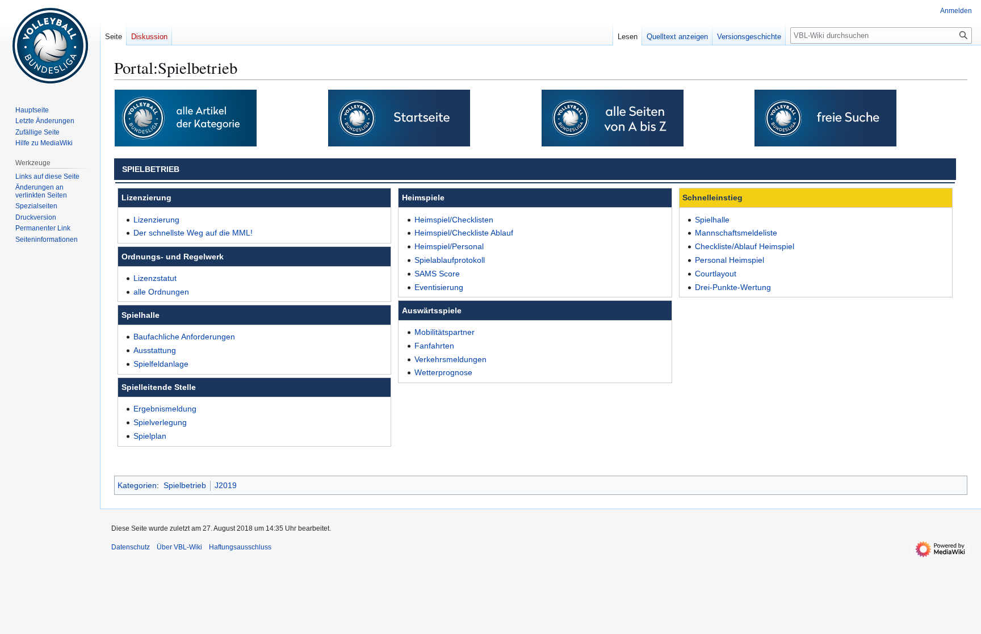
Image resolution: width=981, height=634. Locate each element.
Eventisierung (438, 287)
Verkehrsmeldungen (450, 359)
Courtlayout (715, 273)
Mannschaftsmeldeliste (736, 232)
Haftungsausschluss (240, 547)
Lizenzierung (156, 219)
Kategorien (137, 485)
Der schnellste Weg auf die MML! (193, 232)
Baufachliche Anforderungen (184, 336)
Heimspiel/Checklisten (453, 219)
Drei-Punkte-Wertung (733, 287)
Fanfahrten (434, 345)
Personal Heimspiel (729, 259)
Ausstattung (154, 350)
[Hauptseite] (399, 117)
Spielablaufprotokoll (449, 259)
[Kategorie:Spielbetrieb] (186, 117)
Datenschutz (130, 547)
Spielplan (149, 435)
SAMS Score (437, 273)
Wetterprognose (443, 372)
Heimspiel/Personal (449, 246)
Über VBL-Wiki (179, 547)
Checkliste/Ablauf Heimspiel (744, 246)
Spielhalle (712, 219)
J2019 (226, 485)
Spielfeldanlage (160, 363)
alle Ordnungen (161, 291)
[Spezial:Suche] (825, 117)
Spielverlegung (160, 422)
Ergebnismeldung (164, 408)
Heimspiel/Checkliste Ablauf (463, 232)
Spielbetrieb (185, 485)
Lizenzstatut (155, 278)
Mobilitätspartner (444, 332)
